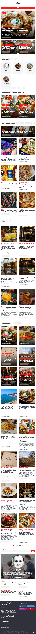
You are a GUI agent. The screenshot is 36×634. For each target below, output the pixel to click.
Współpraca (3, 626)
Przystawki (3, 500)
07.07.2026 (26, 343)
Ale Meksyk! (12, 631)
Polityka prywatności (5, 627)
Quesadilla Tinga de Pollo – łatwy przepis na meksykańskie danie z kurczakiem (26, 158)
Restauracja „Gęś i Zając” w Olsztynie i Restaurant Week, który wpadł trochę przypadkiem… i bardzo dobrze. (9, 359)
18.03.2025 (25, 161)
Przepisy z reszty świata (23, 182)
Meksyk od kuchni (27, 275)
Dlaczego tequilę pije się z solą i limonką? (27, 277)
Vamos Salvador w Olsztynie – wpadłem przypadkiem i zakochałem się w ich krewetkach (9, 380)
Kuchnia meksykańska (13, 28)
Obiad (20, 28)
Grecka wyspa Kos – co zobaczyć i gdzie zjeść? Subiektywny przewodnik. (8, 407)
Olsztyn (6, 353)
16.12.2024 (25, 317)
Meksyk (18, 70)
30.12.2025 (25, 255)
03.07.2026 (8, 37)
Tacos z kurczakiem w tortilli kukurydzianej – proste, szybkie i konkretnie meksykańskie (18, 31)
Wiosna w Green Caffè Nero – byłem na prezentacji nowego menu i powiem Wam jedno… (26, 379)
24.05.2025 (25, 215)
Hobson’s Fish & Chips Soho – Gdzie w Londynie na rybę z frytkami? (27, 340)
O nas (2, 623)
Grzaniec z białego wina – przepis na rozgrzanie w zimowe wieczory (25, 309)
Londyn (21, 337)
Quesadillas (21, 155)
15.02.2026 (26, 116)
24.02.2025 (8, 317)
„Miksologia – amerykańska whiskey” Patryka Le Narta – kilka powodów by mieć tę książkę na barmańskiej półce (17, 132)
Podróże (30, 70)
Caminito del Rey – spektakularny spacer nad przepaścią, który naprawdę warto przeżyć (26, 48)
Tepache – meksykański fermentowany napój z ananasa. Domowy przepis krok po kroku (8, 248)
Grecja (2, 404)
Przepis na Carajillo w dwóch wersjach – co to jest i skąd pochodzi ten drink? (26, 247)
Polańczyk (4, 335)
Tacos (27, 28)
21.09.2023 (8, 188)
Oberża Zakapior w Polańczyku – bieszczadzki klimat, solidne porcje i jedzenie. (9, 339)
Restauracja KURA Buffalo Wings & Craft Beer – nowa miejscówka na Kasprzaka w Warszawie (27, 212)
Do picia (5, 275)
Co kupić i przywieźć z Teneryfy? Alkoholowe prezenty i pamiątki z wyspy (9, 185)
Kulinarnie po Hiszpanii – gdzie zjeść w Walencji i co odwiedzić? (9, 211)
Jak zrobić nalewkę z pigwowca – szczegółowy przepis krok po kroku (8, 278)
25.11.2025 (8, 286)
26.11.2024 (8, 162)
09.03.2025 (8, 214)
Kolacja (7, 28)
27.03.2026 (8, 384)
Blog (6, 70)
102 (17, 545)
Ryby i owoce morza (9, 500)
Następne (21, 545)
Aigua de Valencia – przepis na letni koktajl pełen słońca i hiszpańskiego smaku (8, 309)
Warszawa (29, 374)
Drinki (2, 243)
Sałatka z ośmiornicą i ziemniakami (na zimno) (7, 502)
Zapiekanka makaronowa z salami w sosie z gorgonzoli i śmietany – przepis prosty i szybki (26, 185)
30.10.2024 (25, 189)
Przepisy (23, 28)
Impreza (3, 28)
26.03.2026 (26, 384)
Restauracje (3, 155)
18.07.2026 (8, 343)
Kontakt (2, 624)
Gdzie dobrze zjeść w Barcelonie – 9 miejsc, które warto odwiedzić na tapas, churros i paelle (8, 48)
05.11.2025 (25, 284)
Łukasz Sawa (4, 37)
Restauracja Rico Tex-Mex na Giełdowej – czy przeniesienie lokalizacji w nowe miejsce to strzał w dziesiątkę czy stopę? (8, 158)
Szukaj (2, 549)
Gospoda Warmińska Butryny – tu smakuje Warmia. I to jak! (27, 361)
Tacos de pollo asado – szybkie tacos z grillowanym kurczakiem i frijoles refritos (26, 112)
